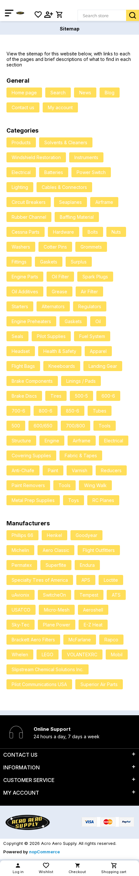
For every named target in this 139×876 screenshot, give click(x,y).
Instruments (86, 157)
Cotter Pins (55, 247)
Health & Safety (59, 351)
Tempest (89, 595)
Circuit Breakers (29, 202)
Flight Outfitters (99, 550)
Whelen (20, 654)
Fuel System (92, 336)
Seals (17, 336)
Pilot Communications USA (39, 684)
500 (16, 425)
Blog (109, 92)
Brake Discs (24, 396)
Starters (20, 306)
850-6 (72, 411)
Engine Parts (25, 276)
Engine (52, 440)
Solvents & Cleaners (65, 142)
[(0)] (38, 14)
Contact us (23, 107)
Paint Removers (28, 485)
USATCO (21, 610)
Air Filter (89, 291)
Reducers (111, 470)
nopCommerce (44, 851)
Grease (59, 291)
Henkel (54, 535)
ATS (116, 595)
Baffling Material (77, 217)
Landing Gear (103, 366)
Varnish (79, 470)
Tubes (99, 411)
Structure (21, 440)
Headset (21, 351)
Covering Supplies (31, 455)
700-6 (18, 411)
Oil (98, 321)
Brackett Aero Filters (33, 639)
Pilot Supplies (51, 336)
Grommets (91, 247)
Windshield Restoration (36, 157)
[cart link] (59, 14)
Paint (53, 470)
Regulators (89, 306)
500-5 (81, 396)
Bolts (93, 232)
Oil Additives (25, 291)
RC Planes (103, 500)
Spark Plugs (95, 276)
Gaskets (48, 261)
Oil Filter (60, 276)
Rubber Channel (29, 217)
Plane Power (56, 624)
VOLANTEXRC (82, 654)
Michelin (20, 550)
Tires (55, 396)
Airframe (104, 202)
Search (132, 15)
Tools (105, 425)
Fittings (19, 261)
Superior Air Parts (99, 684)
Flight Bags (23, 366)
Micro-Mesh (57, 610)
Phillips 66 (22, 535)
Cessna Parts (25, 232)
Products (21, 142)
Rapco (111, 639)
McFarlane (80, 639)
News (85, 92)
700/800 (75, 425)
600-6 (108, 396)
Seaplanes (70, 202)
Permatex (22, 565)
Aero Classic (56, 550)
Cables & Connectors (64, 187)
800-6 (45, 411)
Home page (24, 92)
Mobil (117, 654)
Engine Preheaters (31, 321)
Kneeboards (61, 366)
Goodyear (86, 535)
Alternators (53, 306)
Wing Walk (95, 485)
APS (85, 580)
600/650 (43, 425)
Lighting (20, 187)
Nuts (116, 232)
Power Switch (91, 172)
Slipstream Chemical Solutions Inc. (47, 669)
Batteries (53, 172)
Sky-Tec (20, 624)
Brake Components (32, 381)
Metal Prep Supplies (33, 500)
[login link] (49, 14)
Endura (87, 565)
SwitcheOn (54, 595)
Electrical (21, 172)
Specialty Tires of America (40, 580)
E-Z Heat (93, 624)
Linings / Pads (81, 381)
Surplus (79, 261)
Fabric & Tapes (81, 455)
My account (60, 107)
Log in (18, 872)
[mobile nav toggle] (10, 13)
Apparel (98, 351)
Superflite (56, 565)
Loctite (111, 580)
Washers (21, 247)
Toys (73, 500)
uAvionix (20, 595)
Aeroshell (93, 610)
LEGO (47, 654)
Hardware (63, 232)
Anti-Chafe (23, 470)
